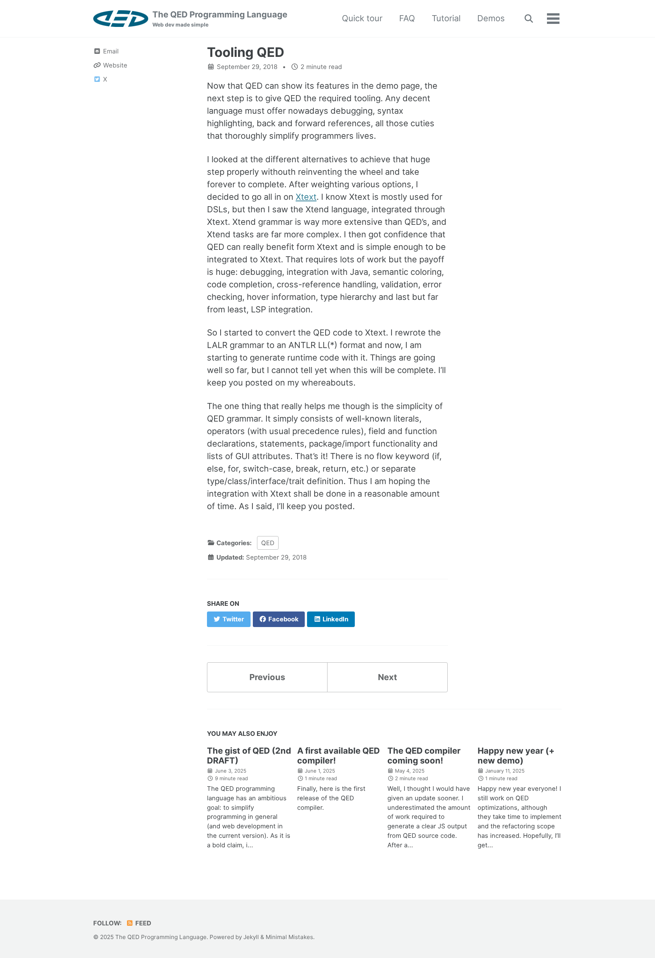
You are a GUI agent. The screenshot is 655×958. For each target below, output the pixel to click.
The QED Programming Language (219, 18)
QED (267, 543)
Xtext (306, 197)
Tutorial (446, 18)
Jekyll (251, 937)
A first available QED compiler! (338, 755)
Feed (142, 923)
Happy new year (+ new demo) (516, 755)
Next (387, 677)
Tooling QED (245, 52)
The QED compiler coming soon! (424, 755)
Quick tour (362, 18)
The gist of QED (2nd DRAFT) (249, 755)
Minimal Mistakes (289, 937)
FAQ (407, 18)
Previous (267, 677)
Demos (491, 18)
